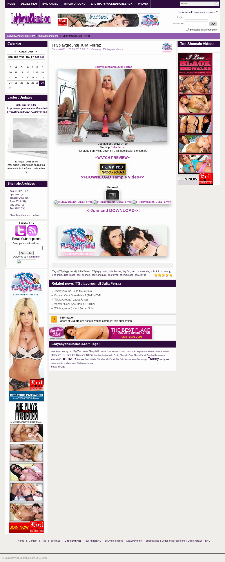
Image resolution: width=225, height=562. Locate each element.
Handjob (165, 351)
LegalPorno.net (134, 540)
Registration (184, 12)
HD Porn (66, 355)
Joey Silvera (86, 355)
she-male (57, 275)
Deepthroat (141, 351)
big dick (69, 351)
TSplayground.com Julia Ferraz (112, 66)
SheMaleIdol (102, 359)
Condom (121, 351)
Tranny (153, 359)
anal (137, 275)
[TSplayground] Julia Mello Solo (73, 291)
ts (138, 271)
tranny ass (164, 359)
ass (79, 275)
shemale (144, 271)
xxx (134, 271)
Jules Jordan (195, 540)
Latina (105, 355)
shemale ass (126, 275)
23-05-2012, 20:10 (78, 49)
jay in (143, 275)
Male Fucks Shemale (118, 355)
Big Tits (77, 351)
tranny (167, 271)
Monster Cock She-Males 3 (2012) (74, 304)
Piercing (150, 355)
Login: (180, 17)
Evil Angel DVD (93, 540)
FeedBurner (33, 256)
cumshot (130, 351)
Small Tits (114, 359)
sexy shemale (99, 275)
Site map (55, 540)
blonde (85, 351)
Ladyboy (98, 355)
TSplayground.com (113, 49)
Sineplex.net (152, 540)
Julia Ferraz (118, 147)
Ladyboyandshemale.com (31, 19)
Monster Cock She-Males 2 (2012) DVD (77, 295)
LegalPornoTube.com (173, 540)
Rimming (158, 355)
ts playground (70, 363)
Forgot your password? (205, 12)
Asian (58, 351)
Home (21, 540)
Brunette (101, 351)
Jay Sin (126, 271)
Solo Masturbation (128, 359)
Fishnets (150, 351)
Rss (44, 540)
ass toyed (113, 275)
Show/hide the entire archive (25, 215)
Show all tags (58, 366)
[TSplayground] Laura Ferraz (71, 299)
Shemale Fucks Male (86, 359)
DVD (207, 540)
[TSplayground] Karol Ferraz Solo (74, 308)
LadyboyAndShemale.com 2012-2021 (26, 558)
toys (145, 359)
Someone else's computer (203, 29)
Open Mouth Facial (137, 355)
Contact (33, 540)
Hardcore (56, 355)
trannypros (56, 363)
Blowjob (93, 351)
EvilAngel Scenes (114, 540)
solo (153, 271)
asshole (86, 275)
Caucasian (112, 351)
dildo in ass (69, 275)
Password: (178, 23)
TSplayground (99, 271)
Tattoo (140, 359)
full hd (159, 271)
